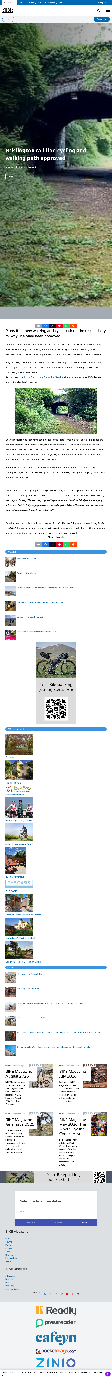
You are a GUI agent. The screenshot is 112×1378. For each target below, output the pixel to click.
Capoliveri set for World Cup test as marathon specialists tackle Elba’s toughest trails (53, 1047)
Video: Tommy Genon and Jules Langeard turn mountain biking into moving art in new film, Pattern (59, 1032)
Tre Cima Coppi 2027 (26, 558)
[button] (98, 10)
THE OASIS (11, 891)
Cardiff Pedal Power (14, 794)
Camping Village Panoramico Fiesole (23, 915)
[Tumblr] (78, 1294)
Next (84, 1222)
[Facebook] (45, 1294)
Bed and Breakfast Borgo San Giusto (23, 962)
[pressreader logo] (56, 1323)
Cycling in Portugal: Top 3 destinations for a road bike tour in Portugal (46, 588)
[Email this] (38, 326)
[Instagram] (56, 1294)
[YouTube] (67, 1294)
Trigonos (9, 757)
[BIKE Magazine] (7, 10)
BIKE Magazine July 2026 (28, 989)
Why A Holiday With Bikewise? (30, 617)
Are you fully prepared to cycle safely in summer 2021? (40, 602)
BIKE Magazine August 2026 (29, 974)
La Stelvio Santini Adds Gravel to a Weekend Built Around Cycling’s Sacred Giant (51, 1003)
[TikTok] (61, 1294)
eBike (7, 1252)
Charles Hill (11, 167)
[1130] (56, 1363)
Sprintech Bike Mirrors (26, 573)
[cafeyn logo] (56, 1338)
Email (22, 1211)
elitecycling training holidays (19, 820)
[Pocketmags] (56, 1351)
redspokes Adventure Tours (19, 844)
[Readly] (56, 1311)
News (8, 1065)
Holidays (9, 1282)
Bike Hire (9, 1279)
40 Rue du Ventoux (14, 877)
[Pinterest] (72, 1294)
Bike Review (10, 1255)
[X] (50, 1294)
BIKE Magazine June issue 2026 (31, 1018)
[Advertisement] (56, 313)
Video (8, 1261)
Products (9, 1245)
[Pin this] (59, 326)
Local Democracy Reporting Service (43, 377)
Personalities (11, 1258)
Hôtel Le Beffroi (13, 783)
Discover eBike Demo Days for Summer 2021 (36, 631)
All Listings (10, 1276)
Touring (8, 1242)
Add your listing (12, 1289)
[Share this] (45, 326)
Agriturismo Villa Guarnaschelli (20, 938)
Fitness (8, 1248)
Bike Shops (10, 1286)
